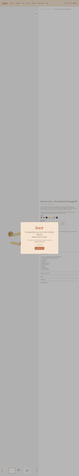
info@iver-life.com (39, 241)
